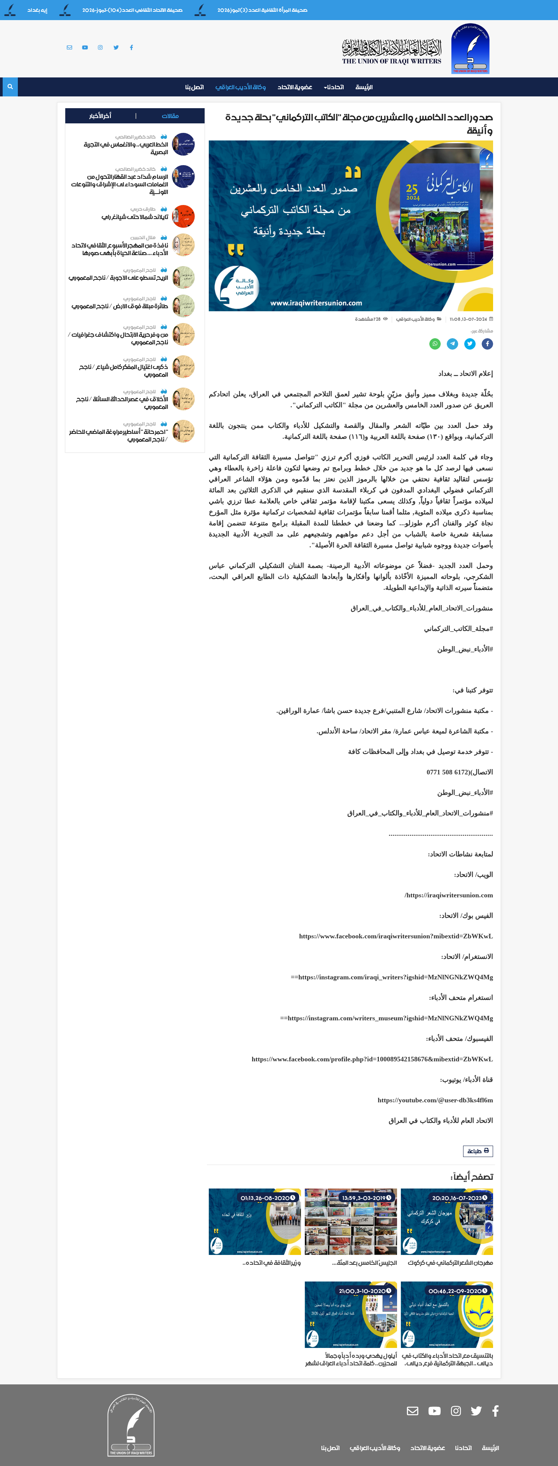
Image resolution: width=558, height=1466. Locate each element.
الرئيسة (364, 87)
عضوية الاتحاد (294, 87)
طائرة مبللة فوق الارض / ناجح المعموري (119, 306)
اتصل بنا (194, 87)
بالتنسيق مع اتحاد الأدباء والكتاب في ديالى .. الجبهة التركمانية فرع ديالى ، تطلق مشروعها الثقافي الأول (447, 1363)
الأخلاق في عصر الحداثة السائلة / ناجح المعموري (122, 403)
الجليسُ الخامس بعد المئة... (364, 1262)
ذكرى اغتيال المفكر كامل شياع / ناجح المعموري (123, 370)
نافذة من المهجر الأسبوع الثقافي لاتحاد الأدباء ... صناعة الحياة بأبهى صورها (119, 249)
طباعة (474, 1151)
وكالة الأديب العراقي (240, 87)
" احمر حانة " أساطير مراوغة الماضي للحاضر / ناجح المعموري (118, 435)
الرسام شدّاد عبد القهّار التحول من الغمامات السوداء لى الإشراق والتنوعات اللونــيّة (119, 184)
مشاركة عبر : (482, 331)
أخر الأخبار (100, 116)
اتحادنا (335, 87)
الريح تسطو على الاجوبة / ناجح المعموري (118, 277)
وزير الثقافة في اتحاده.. (272, 1262)
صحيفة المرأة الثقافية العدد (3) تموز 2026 (289, 10)
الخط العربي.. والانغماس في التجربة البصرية (126, 148)
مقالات (170, 116)
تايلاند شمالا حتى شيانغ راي (134, 217)
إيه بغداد (64, 10)
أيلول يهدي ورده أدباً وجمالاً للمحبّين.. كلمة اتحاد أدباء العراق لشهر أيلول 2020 (351, 1363)
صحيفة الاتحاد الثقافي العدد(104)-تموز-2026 (159, 10)
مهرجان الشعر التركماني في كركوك (450, 1262)
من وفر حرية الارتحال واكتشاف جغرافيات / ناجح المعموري (118, 338)
